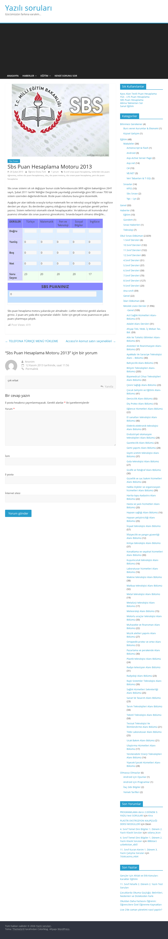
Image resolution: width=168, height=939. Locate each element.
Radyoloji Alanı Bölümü (139, 675)
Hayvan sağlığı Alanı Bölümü (142, 512)
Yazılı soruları (28, 8)
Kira (150, 815)
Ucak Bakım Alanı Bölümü (141, 740)
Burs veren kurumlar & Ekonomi (140, 128)
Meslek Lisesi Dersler (135, 305)
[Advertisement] (84, 48)
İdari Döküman (131, 300)
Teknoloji (128, 229)
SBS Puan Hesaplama (131, 99)
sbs (46, 175)
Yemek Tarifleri (131, 792)
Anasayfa (13, 75)
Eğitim (44, 75)
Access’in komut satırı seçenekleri (91, 341)
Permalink (32, 369)
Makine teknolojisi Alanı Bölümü (144, 577)
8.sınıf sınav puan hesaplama (77, 171)
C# (128, 168)
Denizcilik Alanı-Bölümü (140, 398)
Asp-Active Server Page (139, 158)
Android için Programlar (136, 782)
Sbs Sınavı (13, 161)
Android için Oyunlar (134, 776)
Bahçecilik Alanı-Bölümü (140, 362)
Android (131, 152)
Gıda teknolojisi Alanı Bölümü (143, 461)
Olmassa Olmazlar (130, 772)
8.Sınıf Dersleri (131, 280)
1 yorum (55, 171)
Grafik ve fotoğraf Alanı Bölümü (144, 469)
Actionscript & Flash (137, 147)
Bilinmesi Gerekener (131, 124)
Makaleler (128, 143)
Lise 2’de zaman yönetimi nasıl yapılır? (141, 909)
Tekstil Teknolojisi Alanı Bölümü (144, 714)
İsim (7, 456)
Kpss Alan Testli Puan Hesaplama (138, 93)
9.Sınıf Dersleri (131, 285)
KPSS (129, 188)
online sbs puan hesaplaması (30, 175)
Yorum (10, 408)
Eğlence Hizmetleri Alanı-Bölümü (145, 408)
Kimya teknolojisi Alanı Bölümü (144, 543)
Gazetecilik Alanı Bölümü (140, 442)
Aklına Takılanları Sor (131, 103)
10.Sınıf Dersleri (132, 245)
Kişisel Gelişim (131, 133)
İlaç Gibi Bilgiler (132, 787)
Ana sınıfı (128, 290)
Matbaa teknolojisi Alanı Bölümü (144, 585)
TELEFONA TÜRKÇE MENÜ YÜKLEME (31, 341)
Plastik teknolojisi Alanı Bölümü (144, 658)
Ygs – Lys (131, 198)
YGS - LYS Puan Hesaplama (134, 96)
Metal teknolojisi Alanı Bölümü (143, 594)
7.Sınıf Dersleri (131, 275)
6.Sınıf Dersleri (131, 270)
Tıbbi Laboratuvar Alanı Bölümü (144, 731)
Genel (123, 205)
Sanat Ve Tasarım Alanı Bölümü (144, 697)
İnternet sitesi (12, 493)
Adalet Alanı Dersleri (138, 323)
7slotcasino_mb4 (129, 856)
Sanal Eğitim (127, 106)
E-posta (9, 474)
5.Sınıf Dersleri (131, 265)
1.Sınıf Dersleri (131, 240)
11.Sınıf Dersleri (132, 250)
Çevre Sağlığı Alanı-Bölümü (141, 385)
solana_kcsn (154, 832)
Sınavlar (127, 184)
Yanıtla (109, 386)
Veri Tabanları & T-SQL (139, 178)
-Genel (130, 310)
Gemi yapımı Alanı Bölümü (141, 447)
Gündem (128, 219)
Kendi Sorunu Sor (66, 75)
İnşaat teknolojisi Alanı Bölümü (144, 526)
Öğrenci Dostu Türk (37, 171)
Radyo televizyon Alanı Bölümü (143, 667)
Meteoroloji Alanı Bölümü (141, 611)
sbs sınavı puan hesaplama (78, 175)
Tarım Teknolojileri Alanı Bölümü (144, 706)
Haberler (28, 75)
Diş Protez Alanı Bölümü (140, 403)
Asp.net (131, 163)
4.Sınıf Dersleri (131, 260)
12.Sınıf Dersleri (132, 255)
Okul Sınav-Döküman (131, 235)
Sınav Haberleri (131, 224)
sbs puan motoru (57, 175)
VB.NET (131, 173)
